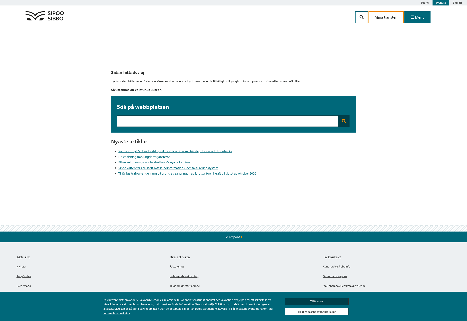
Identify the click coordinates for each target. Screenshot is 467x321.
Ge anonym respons (335, 276)
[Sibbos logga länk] (45, 19)
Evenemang (23, 286)
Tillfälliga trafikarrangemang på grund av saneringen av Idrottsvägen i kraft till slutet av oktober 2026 (187, 173)
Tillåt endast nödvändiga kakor (317, 312)
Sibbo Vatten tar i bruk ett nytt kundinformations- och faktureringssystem (168, 168)
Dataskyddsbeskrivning (184, 276)
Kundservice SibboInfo (336, 266)
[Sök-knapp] (361, 17)
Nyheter (21, 266)
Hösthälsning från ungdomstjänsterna (144, 157)
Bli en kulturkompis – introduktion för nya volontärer (154, 162)
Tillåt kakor (317, 301)
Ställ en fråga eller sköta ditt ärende (344, 286)
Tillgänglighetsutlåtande (185, 286)
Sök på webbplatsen (143, 106)
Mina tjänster (386, 17)
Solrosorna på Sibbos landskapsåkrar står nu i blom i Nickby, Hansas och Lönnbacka (175, 151)
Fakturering (177, 266)
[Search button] (344, 121)
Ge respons (233, 237)
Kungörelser (23, 276)
